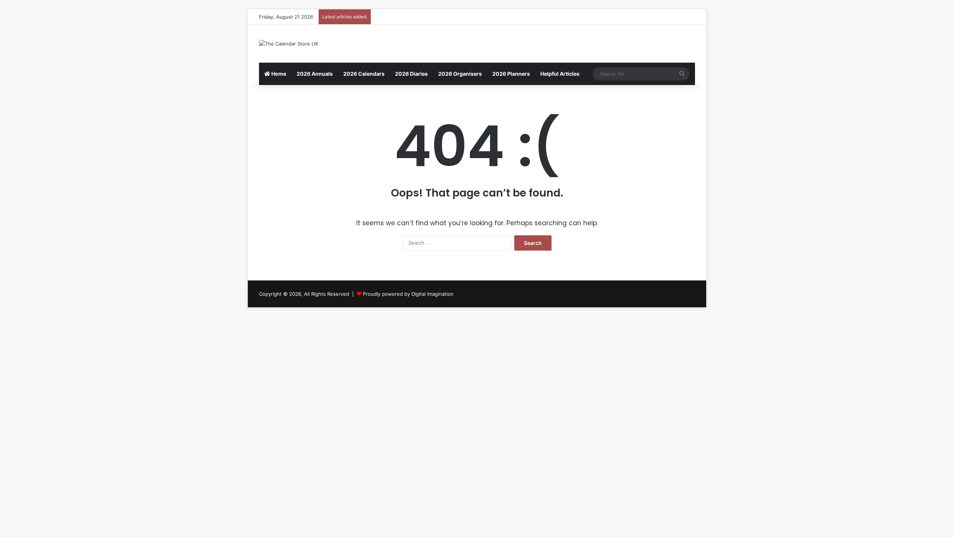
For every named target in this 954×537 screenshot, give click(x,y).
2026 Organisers (460, 73)
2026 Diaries (411, 73)
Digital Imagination (432, 294)
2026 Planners (511, 73)
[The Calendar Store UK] (288, 44)
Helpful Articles (559, 73)
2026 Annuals (315, 73)
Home (278, 73)
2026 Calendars (364, 73)
